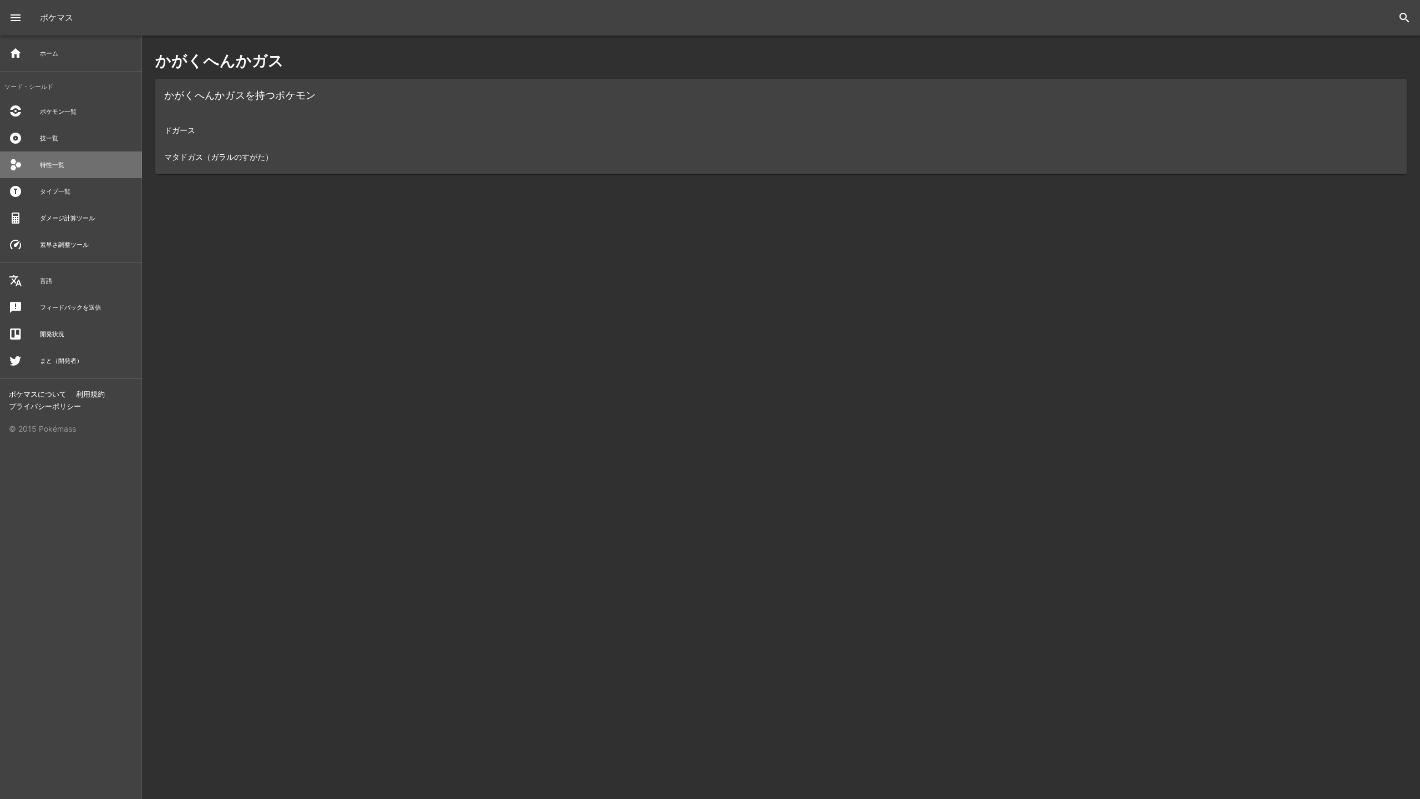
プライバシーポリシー (45, 406)
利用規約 (90, 394)
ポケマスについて (39, 394)
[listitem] (781, 130)
